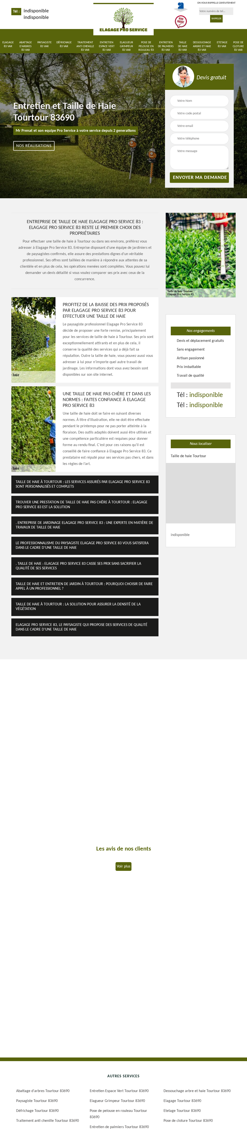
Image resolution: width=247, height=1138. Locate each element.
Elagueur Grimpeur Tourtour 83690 (117, 1101)
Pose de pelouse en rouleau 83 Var (146, 48)
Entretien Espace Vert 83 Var (107, 46)
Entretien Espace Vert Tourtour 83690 (119, 1091)
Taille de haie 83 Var (182, 46)
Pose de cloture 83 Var (238, 46)
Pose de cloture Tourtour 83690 (188, 1121)
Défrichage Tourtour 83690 (37, 1111)
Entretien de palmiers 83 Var (166, 46)
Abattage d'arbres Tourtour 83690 (42, 1091)
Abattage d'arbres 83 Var (25, 46)
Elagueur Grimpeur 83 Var (126, 46)
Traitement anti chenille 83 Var (85, 46)
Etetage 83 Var (222, 44)
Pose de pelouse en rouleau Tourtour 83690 (118, 1114)
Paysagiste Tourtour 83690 (37, 1101)
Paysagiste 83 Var (44, 44)
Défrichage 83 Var (64, 44)
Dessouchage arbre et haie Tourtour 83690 (197, 1091)
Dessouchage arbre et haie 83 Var (202, 46)
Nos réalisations (34, 146)
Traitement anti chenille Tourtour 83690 (47, 1121)
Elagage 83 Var (8, 44)
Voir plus (123, 866)
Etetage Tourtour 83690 (182, 1111)
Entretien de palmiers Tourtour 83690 (119, 1127)
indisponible (36, 11)
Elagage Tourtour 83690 (182, 1101)
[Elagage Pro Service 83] (123, 19)
